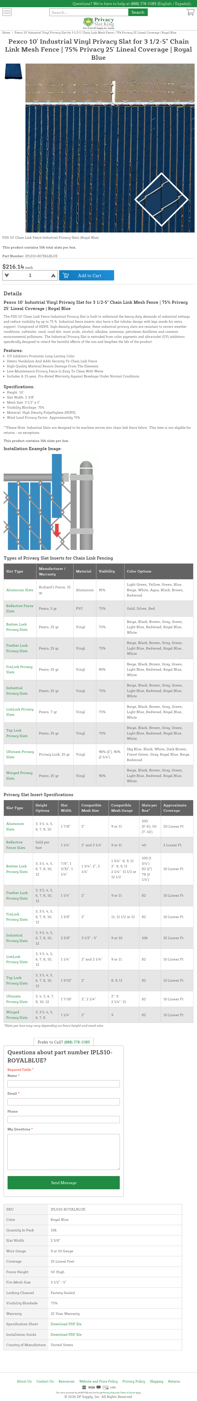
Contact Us (45, 1381)
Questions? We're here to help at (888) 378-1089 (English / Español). (132, 3)
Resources (66, 1381)
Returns (174, 1381)
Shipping (156, 1381)
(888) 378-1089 (76, 1042)
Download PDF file (66, 1324)
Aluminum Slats (19, 590)
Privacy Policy (134, 1381)
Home (6, 32)
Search (138, 12)
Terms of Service (127, 1392)
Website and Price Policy (98, 1381)
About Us (24, 1381)
